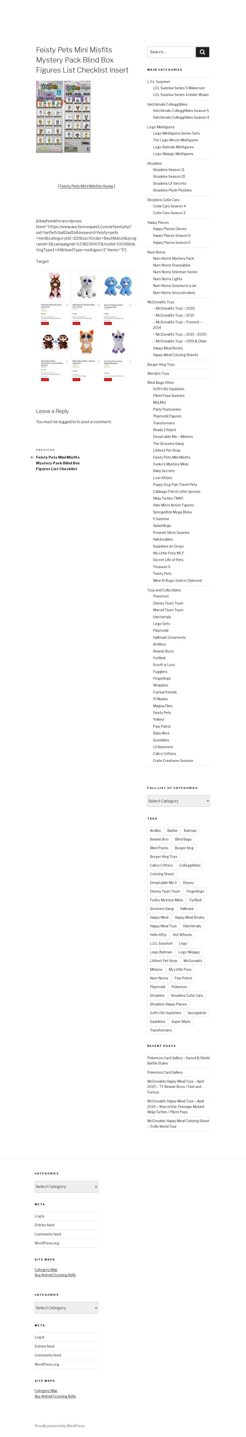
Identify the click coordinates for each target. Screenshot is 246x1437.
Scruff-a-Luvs (164, 665)
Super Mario (181, 1021)
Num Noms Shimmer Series (175, 272)
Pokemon (161, 596)
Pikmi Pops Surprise (169, 395)
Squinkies (157, 1021)
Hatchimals (162, 617)
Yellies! (158, 719)
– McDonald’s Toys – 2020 (174, 308)
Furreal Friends (165, 692)
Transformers (164, 423)
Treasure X (162, 567)
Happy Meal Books (168, 348)
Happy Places (158, 222)
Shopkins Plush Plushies (172, 190)
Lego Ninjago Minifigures (173, 154)
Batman (190, 830)
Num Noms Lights (167, 279)
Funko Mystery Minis (166, 900)
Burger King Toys (161, 364)
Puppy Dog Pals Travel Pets (175, 484)
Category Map (46, 1270)
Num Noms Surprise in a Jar (174, 286)
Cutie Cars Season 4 (169, 206)
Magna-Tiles (162, 706)
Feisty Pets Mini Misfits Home (86, 186)
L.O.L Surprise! (158, 82)
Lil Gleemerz (163, 747)
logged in (67, 422)
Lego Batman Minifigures (173, 147)
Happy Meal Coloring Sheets (175, 355)
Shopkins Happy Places (168, 1004)
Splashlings (162, 525)
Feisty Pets (162, 713)
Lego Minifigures (161, 127)
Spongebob (197, 1013)
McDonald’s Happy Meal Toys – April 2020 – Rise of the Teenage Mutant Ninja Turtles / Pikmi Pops (175, 1106)
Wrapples (160, 685)
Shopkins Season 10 (169, 176)
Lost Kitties (162, 478)
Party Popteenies (167, 409)
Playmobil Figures (167, 416)
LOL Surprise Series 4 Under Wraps (181, 95)
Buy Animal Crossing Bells (55, 1275)
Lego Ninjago (189, 952)
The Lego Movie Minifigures (175, 140)
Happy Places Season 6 (172, 235)
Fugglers (160, 672)
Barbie (172, 830)
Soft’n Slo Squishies (168, 389)
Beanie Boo (159, 839)
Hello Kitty (158, 935)
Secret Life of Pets (168, 560)
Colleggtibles (190, 865)
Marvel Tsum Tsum (168, 610)
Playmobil (160, 630)
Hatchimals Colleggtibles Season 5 (181, 110)
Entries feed (44, 1225)
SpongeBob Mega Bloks (172, 512)
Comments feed (48, 1234)
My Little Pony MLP (168, 553)
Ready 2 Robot (164, 430)
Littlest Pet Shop (166, 450)
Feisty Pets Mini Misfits (172, 457)
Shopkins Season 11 (168, 170)
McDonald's (193, 961)
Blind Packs (159, 848)
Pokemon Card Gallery (165, 1072)
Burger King (184, 848)
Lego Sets (161, 624)
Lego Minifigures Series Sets (176, 133)
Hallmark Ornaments (169, 637)
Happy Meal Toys (163, 926)
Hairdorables (163, 539)
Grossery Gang (162, 909)
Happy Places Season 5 (172, 242)
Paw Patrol (162, 726)
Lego (183, 943)
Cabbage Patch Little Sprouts (177, 491)
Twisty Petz (162, 573)
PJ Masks (160, 699)
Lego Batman (161, 952)
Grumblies (161, 740)
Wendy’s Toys (158, 373)
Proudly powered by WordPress (60, 1426)
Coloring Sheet (162, 874)
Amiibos (159, 644)
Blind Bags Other (160, 382)
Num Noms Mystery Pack (173, 258)
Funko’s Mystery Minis (171, 464)
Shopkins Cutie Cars (163, 200)
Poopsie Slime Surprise (171, 532)
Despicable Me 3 (163, 883)
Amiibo (155, 830)
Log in (39, 1216)
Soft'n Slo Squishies (165, 1013)
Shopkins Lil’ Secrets (169, 183)
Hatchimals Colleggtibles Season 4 (181, 117)
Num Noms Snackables (172, 265)
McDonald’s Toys (160, 302)
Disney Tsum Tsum (168, 603)
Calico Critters (164, 754)
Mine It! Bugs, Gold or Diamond (177, 580)
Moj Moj (159, 402)
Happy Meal (159, 917)
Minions (156, 969)
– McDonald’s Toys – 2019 (173, 315)
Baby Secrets (164, 471)
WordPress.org (47, 1243)
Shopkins (154, 163)
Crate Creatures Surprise (173, 761)
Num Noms (156, 252)
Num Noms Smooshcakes (174, 293)
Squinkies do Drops (168, 546)
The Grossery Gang (168, 443)
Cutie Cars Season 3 (169, 213)
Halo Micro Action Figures (173, 505)
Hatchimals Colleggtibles (167, 104)
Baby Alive (161, 733)
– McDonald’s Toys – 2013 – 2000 (179, 334)
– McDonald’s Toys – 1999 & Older (180, 341)
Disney (188, 883)
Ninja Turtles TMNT (168, 498)
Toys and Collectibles (164, 590)
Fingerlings (162, 678)
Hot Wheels (182, 935)
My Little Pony (180, 969)
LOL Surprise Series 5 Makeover (179, 88)
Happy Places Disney (169, 229)
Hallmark (187, 909)
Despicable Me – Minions (173, 436)
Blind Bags (183, 839)
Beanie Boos (163, 651)
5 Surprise (161, 519)
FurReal (159, 658)
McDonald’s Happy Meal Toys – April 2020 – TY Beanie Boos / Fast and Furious (175, 1086)
